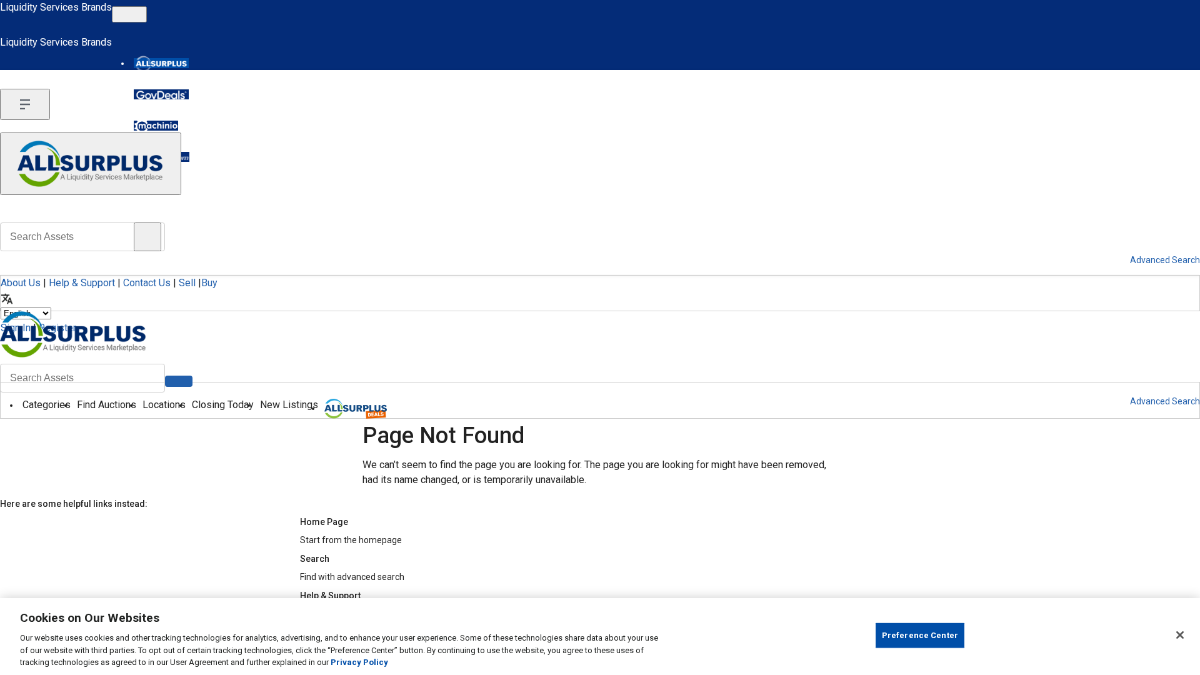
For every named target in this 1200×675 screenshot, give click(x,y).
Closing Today (223, 405)
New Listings (289, 405)
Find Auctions (106, 405)
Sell (187, 283)
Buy (209, 283)
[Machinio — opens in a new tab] (156, 126)
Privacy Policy (359, 662)
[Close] (1180, 635)
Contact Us (147, 283)
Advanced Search (1165, 401)
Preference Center (920, 635)
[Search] (178, 381)
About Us (21, 283)
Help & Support (82, 283)
